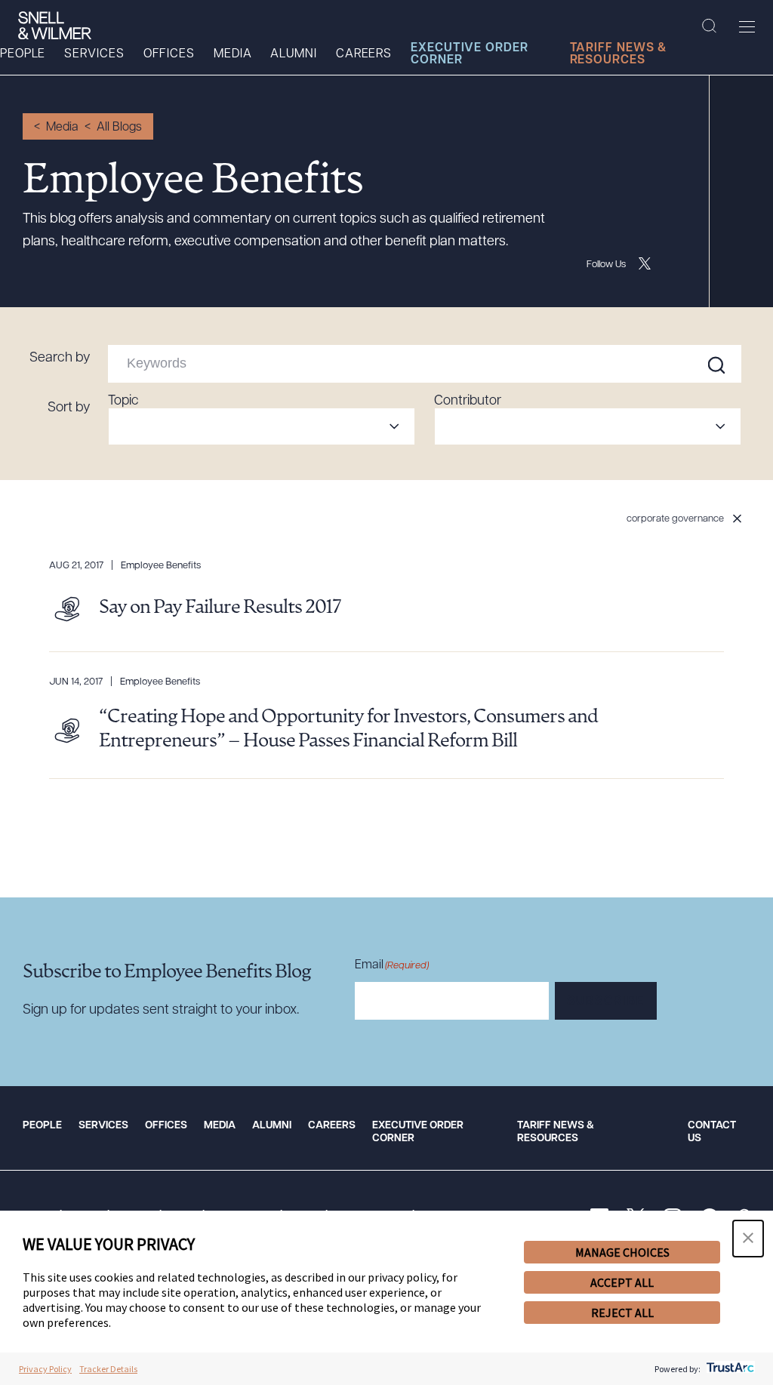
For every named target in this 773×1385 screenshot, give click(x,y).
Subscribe (606, 1002)
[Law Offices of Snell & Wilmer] (54, 25)
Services (94, 54)
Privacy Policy (45, 1368)
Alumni (293, 54)
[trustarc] (729, 1368)
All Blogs (119, 128)
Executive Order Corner (469, 54)
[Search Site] (709, 26)
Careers (364, 54)
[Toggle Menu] (747, 26)
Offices (169, 54)
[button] (748, 1238)
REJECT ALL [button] (622, 1312)
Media (233, 54)
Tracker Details (108, 1368)
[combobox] (261, 426)
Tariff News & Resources (618, 54)
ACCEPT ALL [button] (622, 1282)
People (22, 54)
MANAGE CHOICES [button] (622, 1252)
